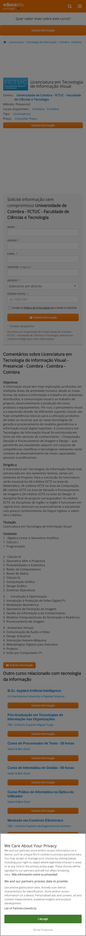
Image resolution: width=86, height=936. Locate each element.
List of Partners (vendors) (20, 908)
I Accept (43, 919)
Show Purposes (43, 930)
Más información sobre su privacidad (34, 874)
